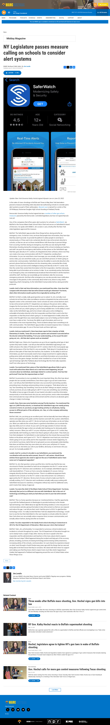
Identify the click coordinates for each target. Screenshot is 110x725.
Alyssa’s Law (43, 207)
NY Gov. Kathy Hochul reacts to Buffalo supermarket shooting (60, 624)
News (3, 18)
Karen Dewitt (31, 607)
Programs (12, 18)
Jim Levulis (27, 66)
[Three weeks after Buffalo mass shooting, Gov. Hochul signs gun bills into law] (15, 604)
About (80, 18)
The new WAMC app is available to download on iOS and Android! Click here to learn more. (55, 21)
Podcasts (23, 18)
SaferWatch (60, 222)
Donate (104, 4)
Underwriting (51, 18)
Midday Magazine (16, 38)
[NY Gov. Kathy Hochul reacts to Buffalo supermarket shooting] (15, 629)
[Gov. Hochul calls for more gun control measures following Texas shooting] (15, 672)
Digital (61, 18)
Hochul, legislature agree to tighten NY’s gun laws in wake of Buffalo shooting (63, 646)
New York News (32, 666)
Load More (55, 690)
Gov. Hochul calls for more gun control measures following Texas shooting (67, 669)
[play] (3, 13)
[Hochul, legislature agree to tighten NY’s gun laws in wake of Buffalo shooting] (15, 647)
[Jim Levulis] (7, 577)
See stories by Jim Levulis (22, 581)
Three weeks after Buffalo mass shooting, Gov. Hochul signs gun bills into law (66, 603)
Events (39, 18)
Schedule (32, 18)
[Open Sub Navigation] (6, 18)
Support (71, 18)
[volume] (9, 12)
